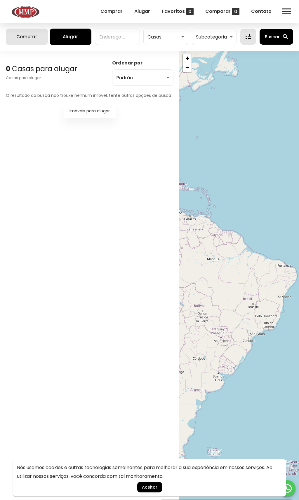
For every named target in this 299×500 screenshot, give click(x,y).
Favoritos (177, 11)
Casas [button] (154, 37)
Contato (261, 11)
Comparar (221, 11)
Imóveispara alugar (89, 111)
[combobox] (117, 37)
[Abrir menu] (286, 11)
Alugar (142, 11)
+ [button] (187, 58)
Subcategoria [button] (211, 37)
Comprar (111, 11)
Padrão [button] (124, 77)
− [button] (187, 67)
